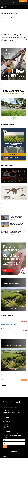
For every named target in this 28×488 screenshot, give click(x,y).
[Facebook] (12, 451)
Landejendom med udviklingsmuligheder (10, 319)
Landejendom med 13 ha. (7, 328)
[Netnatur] (14, 7)
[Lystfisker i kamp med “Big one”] (14, 24)
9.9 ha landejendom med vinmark (8, 324)
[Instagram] (16, 451)
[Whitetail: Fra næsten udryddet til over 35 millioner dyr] (5, 233)
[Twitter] (14, 451)
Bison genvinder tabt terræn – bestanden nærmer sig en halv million (17, 225)
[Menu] (2, 7)
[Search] (26, 7)
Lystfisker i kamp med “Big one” (11, 35)
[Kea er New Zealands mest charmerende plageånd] (5, 217)
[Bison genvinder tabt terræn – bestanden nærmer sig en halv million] (5, 224)
